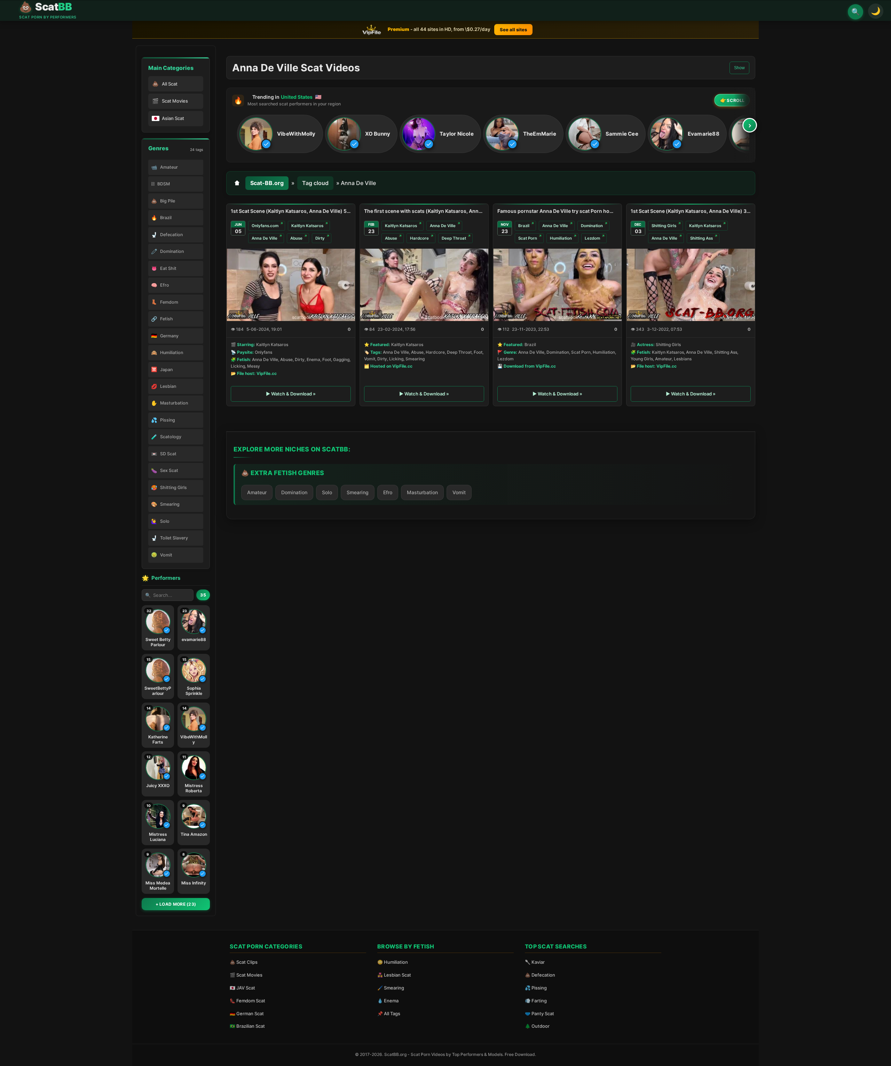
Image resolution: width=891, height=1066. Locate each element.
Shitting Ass (701, 238)
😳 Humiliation (392, 962)
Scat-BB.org (267, 182)
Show (739, 67)
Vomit (459, 492)
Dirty (320, 238)
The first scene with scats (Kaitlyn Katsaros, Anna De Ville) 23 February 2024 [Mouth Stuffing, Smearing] (424, 211)
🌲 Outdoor (537, 1026)
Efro (387, 492)
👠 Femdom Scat (247, 1000)
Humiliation (561, 238)
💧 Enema (388, 1000)
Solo (327, 492)
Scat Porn (527, 238)
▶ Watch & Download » (291, 394)
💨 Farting (536, 1000)
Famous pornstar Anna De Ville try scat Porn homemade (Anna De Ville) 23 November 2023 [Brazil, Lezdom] (557, 211)
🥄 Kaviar (535, 962)
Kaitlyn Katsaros (307, 225)
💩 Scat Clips (244, 962)
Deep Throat (454, 238)
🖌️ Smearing (390, 988)
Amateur (257, 492)
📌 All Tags (388, 1013)
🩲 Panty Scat (539, 1013)
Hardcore (419, 238)
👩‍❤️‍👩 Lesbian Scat (394, 975)
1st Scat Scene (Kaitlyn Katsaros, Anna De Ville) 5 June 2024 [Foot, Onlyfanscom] (291, 211)
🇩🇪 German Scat (247, 1013)
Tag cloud (315, 182)
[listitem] (280, 134)
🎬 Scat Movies (246, 975)
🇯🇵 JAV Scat (242, 988)
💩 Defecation (540, 975)
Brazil (523, 225)
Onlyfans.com (265, 225)
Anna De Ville (264, 238)
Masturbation (422, 492)
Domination (592, 225)
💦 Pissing (536, 988)
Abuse (296, 238)
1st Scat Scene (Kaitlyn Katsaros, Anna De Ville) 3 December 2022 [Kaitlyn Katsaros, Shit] (691, 211)
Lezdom (592, 238)
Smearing (358, 492)
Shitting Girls (664, 225)
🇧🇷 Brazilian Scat (247, 1026)
